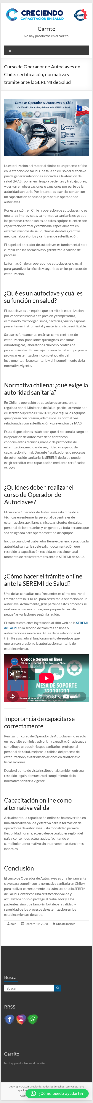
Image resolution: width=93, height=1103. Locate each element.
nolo (13, 923)
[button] (57, 1093)
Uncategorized (65, 923)
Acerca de (25, 1095)
